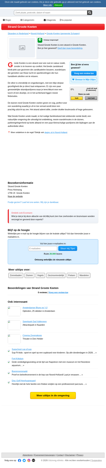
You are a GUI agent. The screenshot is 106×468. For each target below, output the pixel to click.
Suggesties (96, 460)
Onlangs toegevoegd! (51, 40)
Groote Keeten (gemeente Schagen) (63, 33)
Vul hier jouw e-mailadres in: (53, 243)
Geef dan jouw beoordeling (70, 48)
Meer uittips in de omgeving (53, 395)
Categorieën (28, 20)
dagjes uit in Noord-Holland (55, 132)
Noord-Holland (37, 33)
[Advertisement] (29, 160)
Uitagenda (51, 20)
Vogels (40, 275)
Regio (8, 20)
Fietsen (71, 275)
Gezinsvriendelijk (56, 275)
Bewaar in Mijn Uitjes (85, 79)
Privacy (80, 455)
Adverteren (28, 455)
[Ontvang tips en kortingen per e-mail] (33, 460)
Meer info (47, 5)
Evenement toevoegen (44, 455)
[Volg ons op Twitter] (24, 460)
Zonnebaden (16, 275)
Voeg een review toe (84, 73)
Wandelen (84, 275)
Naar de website (15, 196)
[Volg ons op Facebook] (19, 460)
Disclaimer (70, 455)
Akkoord (58, 5)
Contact (60, 455)
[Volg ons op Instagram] (28, 460)
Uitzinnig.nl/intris (55, 460)
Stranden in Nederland (18, 33)
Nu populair (66, 20)
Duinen (29, 275)
